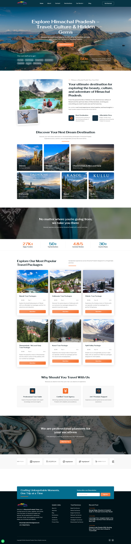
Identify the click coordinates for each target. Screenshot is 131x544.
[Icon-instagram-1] (112, 540)
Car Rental (79, 3)
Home (41, 3)
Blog (89, 3)
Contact (57, 3)
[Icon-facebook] (109, 540)
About (49, 3)
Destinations (68, 3)
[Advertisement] (45, 480)
